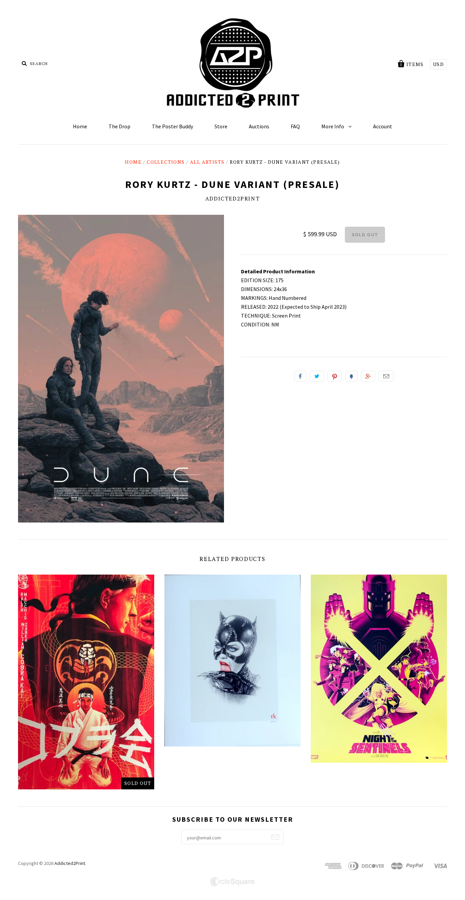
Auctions (259, 126)
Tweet (317, 376)
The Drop (119, 126)
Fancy (351, 376)
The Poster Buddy (172, 126)
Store (220, 126)
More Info (333, 126)
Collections (166, 162)
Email (386, 376)
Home (80, 126)
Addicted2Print (232, 198)
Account (382, 126)
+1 (368, 376)
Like (300, 376)
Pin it (334, 376)
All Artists (207, 162)
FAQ (295, 126)
